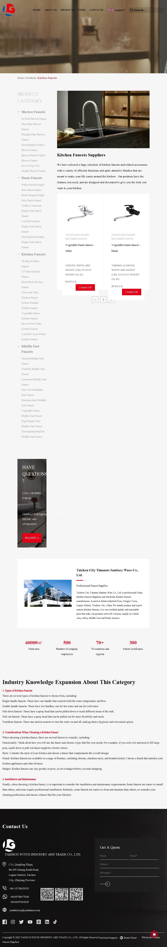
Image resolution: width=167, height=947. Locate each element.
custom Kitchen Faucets (87, 609)
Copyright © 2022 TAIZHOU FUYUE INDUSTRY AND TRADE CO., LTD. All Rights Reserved (50, 937)
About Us (51, 10)
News (81, 10)
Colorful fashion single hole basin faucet (31, 226)
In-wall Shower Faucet (34, 118)
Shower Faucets (33, 112)
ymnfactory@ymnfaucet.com (44, 514)
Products (67, 10)
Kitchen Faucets (34, 254)
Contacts (96, 10)
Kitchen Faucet (50, 732)
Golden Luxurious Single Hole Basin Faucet (31, 211)
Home (37, 10)
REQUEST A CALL (32, 539)
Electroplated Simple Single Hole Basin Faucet (33, 242)
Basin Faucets (32, 178)
